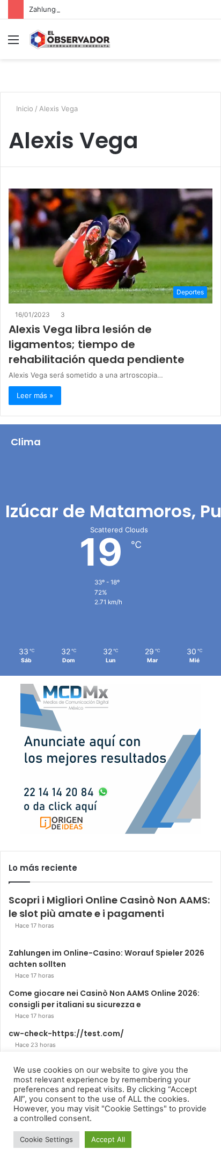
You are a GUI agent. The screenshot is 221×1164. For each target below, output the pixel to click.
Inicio (23, 108)
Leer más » (35, 395)
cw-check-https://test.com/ (66, 1033)
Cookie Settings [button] (46, 1139)
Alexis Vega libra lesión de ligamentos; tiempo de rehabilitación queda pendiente (97, 344)
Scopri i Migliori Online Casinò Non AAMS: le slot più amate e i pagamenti (109, 906)
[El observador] (70, 39)
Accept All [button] (108, 1139)
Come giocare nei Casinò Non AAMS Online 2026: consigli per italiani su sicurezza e (104, 999)
